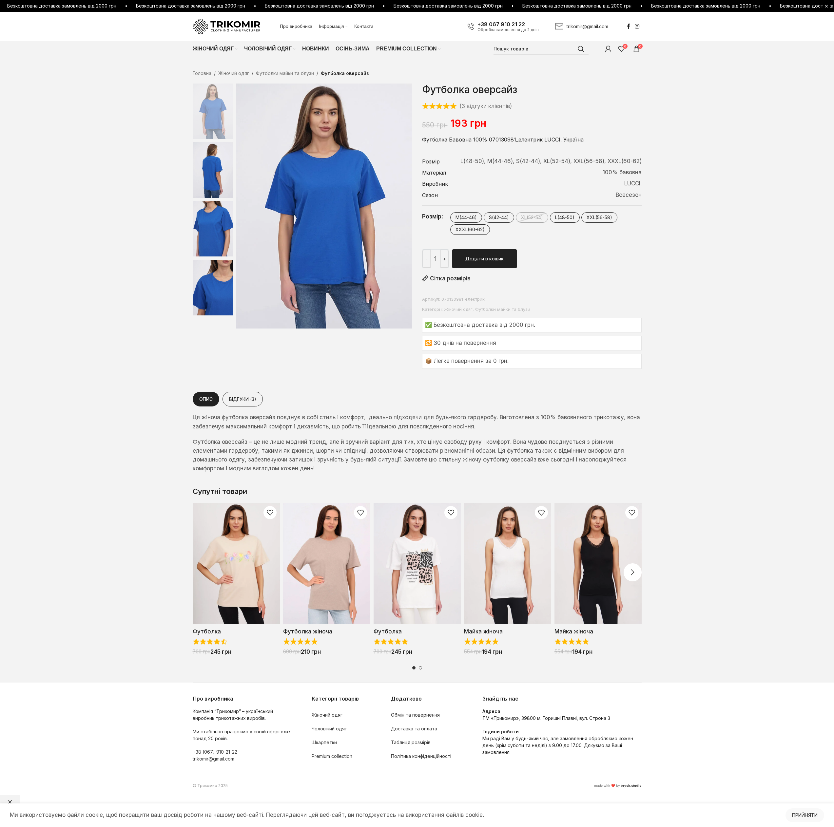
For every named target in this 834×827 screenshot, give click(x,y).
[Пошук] (581, 49)
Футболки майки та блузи (285, 73)
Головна (202, 73)
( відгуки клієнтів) (485, 106)
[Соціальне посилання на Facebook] (628, 26)
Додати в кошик (484, 258)
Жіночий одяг (233, 73)
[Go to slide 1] (414, 667)
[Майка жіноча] (507, 563)
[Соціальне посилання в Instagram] (636, 26)
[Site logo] (226, 26)
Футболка (207, 631)
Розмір (431, 216)
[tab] (206, 399)
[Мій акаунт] (608, 48)
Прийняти (805, 815)
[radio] (466, 217)
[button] (202, 572)
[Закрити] (10, 802)
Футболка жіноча (307, 631)
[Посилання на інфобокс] (503, 26)
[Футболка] (236, 563)
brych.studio (631, 785)
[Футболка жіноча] (326, 563)
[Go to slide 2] (420, 667)
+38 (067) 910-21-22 (215, 752)
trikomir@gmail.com (213, 758)
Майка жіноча (483, 631)
